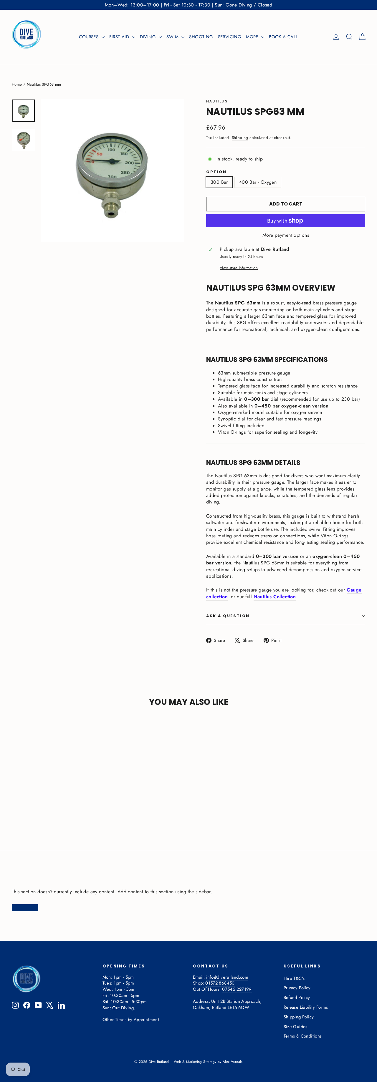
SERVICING (230, 37)
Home (17, 84)
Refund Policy (297, 997)
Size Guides (295, 1026)
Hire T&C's (294, 978)
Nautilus (217, 101)
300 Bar (219, 182)
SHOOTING (201, 37)
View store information (239, 268)
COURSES (89, 37)
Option (216, 172)
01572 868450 (219, 983)
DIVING (149, 37)
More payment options (285, 235)
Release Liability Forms (306, 1007)
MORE (253, 37)
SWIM (173, 37)
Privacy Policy (297, 988)
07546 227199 (237, 989)
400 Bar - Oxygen (258, 182)
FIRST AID (120, 37)
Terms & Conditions (303, 1036)
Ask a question (228, 615)
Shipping (240, 137)
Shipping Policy (299, 1017)
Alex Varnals (233, 1061)
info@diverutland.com (227, 977)
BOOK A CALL (283, 37)
